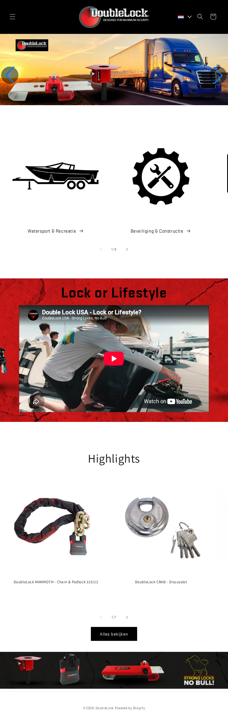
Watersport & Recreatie (52, 231)
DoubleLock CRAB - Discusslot (161, 582)
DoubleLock (105, 708)
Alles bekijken (114, 633)
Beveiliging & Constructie (157, 231)
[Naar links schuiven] (100, 249)
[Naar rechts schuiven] (127, 249)
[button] (12, 16)
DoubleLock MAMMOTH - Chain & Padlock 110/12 (56, 582)
